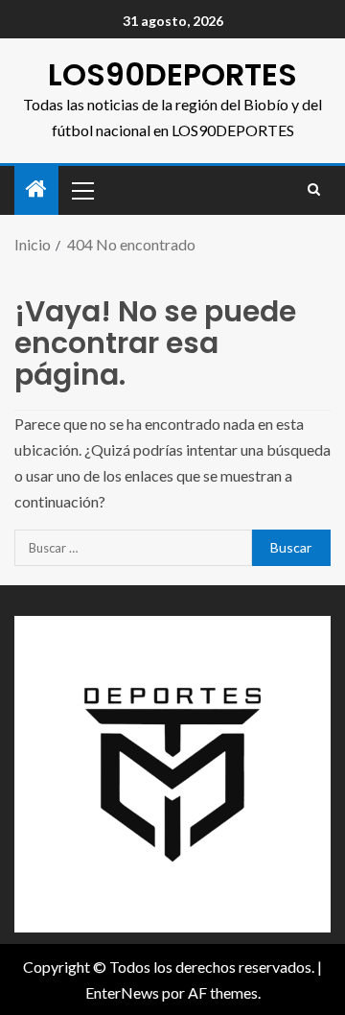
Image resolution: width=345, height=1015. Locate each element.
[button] (81, 190)
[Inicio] (36, 189)
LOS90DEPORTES (172, 74)
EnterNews (122, 992)
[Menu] (81, 190)
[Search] (314, 190)
